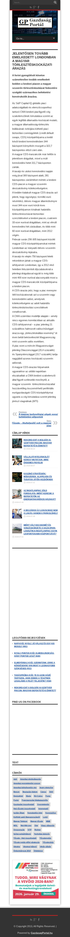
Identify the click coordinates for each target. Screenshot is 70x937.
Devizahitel (18, 796)
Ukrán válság (45, 847)
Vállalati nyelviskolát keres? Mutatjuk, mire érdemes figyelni (36, 460)
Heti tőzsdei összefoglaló (24, 809)
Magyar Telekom (20, 821)
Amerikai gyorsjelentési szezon (27, 783)
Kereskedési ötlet (35, 813)
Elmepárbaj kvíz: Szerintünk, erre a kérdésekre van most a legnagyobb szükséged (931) (34, 666)
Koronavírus (50, 813)
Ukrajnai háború (30, 847)
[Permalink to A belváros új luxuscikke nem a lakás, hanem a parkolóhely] (17, 518)
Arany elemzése (46, 788)
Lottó (45, 817)
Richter (38, 830)
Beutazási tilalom (30, 792)
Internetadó (43, 809)
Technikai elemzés (42, 834)
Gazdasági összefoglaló (24, 804)
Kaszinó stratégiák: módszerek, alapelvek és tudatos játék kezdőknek (38, 477)
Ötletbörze (38, 851)
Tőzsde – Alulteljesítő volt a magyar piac (31, 423)
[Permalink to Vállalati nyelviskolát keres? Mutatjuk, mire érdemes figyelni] (17, 464)
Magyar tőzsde (36, 821)
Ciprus (43, 792)
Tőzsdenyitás (45, 838)
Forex (48, 796)
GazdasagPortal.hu (42, 932)
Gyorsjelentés (43, 804)
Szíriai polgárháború (22, 834)
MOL (16, 825)
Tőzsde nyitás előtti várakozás (27, 842)
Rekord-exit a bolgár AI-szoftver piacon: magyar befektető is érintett (38, 443)
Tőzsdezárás (48, 842)
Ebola (28, 796)
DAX (51, 792)
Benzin (17, 792)
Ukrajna (17, 847)
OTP (29, 830)
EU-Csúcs (38, 796)
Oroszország (19, 830)
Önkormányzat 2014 (22, 851)
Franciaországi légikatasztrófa (35, 800)
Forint (16, 800)
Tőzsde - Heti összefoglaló (25, 838)
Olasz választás (47, 825)
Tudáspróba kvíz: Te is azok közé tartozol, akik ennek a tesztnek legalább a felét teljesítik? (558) (32, 678)
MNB (48, 821)
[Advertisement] (35, 570)
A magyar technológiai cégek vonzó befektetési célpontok (38, 414)
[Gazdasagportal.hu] (35, 26)
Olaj (36, 825)
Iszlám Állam (19, 813)
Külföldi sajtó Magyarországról (27, 817)
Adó (15, 779)
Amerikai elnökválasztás (30, 779)
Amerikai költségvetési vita (25, 788)
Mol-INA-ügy (26, 825)
